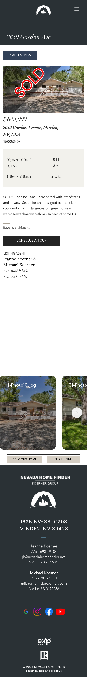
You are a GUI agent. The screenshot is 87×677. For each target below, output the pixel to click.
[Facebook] (49, 611)
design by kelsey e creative (44, 670)
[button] (31, 241)
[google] (25, 611)
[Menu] (77, 9)
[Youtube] (60, 611)
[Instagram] (37, 611)
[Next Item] (77, 412)
